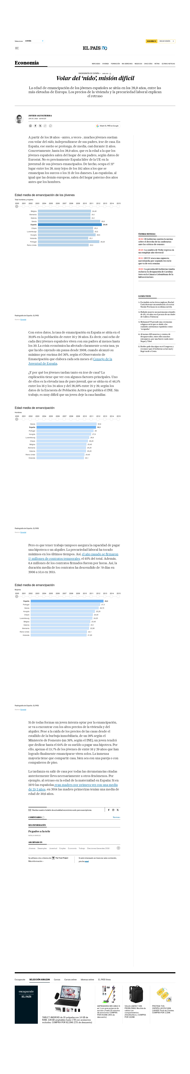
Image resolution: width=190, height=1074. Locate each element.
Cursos (57, 979)
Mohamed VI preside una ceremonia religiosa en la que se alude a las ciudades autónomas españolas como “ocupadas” (156, 325)
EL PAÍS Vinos (104, 979)
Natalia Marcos (34, 835)
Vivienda (105, 64)
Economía (27, 63)
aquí (87, 861)
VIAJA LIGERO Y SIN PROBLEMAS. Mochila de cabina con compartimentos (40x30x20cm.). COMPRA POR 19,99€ (135, 1011)
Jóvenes (31, 848)
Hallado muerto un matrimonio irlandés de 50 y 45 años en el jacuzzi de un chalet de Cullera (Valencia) (157, 314)
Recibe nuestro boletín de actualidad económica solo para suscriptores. (62, 810)
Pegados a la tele (39, 831)
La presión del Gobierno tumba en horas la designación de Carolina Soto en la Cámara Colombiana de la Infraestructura (156, 273)
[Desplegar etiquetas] (118, 848)
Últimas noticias (146, 234)
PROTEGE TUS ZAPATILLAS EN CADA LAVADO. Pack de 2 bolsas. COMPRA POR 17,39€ (163, 1009)
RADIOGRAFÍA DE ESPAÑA (89, 73)
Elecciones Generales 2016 (98, 848)
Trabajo (82, 848)
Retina (157, 64)
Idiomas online (87, 979)
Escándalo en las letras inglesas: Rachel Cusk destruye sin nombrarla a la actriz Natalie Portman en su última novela (157, 304)
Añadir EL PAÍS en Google (109, 126)
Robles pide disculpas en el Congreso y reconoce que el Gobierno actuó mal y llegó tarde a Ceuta (157, 348)
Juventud (53, 848)
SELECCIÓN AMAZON (39, 979)
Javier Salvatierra (40, 115)
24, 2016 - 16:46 (37, 119)
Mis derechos (127, 64)
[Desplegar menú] (17, 48)
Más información (35, 861)
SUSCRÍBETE (151, 41)
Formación (115, 64)
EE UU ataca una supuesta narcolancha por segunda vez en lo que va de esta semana (154, 261)
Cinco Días (148, 64)
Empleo (62, 848)
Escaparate (20, 979)
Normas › (116, 817)
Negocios (138, 64)
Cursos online (70, 979)
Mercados (96, 64)
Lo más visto (144, 296)
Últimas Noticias (168, 64)
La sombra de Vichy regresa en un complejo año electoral (156, 251)
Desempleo (42, 848)
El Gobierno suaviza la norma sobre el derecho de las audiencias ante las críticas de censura (155, 242)
